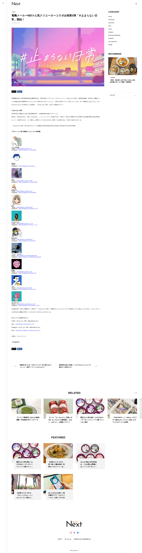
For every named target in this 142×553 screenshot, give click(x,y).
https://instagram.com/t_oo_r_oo (28, 224)
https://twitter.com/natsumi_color (26, 304)
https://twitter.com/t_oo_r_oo (25, 223)
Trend (110, 29)
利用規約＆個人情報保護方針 (82, 539)
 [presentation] (135, 393)
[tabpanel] (122, 70)
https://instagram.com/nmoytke (27, 150)
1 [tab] (121, 73)
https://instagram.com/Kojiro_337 (28, 208)
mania (110, 16)
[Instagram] (71, 533)
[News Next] (17, 3)
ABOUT (60, 539)
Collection (111, 22)
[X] (74, 533)
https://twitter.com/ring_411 (24, 271)
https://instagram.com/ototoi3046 (28, 182)
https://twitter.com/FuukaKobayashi (27, 255)
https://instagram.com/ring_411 (27, 273)
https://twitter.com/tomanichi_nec (25, 324)
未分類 (110, 44)
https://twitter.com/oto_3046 (24, 181)
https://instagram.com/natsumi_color (29, 305)
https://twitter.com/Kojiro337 (25, 207)
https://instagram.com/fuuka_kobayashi (30, 257)
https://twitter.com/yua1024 (24, 288)
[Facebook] (78, 533)
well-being (111, 19)
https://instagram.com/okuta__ (27, 166)
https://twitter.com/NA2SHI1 (25, 239)
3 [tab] (124, 73)
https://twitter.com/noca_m (24, 148)
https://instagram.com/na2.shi (27, 241)
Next (109, 26)
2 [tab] (122, 73)
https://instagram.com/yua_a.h (27, 289)
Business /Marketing (114, 35)
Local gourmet (112, 41)
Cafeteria (111, 38)
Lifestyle (110, 32)
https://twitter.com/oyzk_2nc (25, 191)
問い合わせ (68, 539)
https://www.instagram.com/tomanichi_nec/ (28, 330)
